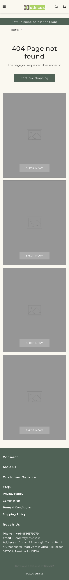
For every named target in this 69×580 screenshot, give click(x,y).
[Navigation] (4, 6)
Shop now (34, 168)
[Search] (56, 6)
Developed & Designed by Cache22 (34, 566)
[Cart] (64, 6)
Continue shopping (34, 78)
